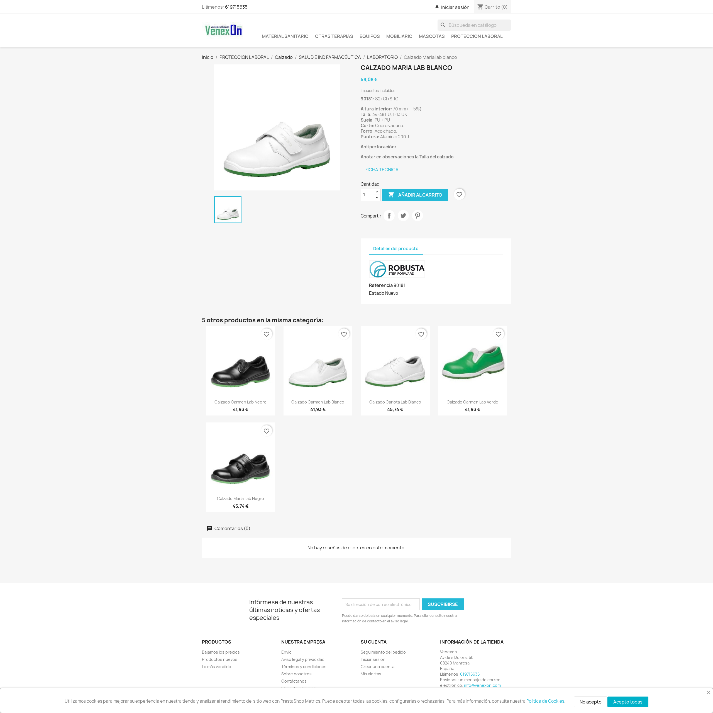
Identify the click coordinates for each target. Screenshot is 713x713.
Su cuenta (374, 642)
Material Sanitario (285, 36)
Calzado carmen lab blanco (317, 402)
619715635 (236, 7)
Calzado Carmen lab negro (240, 402)
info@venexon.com (482, 685)
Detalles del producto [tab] (396, 249)
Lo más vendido (216, 666)
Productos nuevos (219, 659)
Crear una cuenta (377, 666)
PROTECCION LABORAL (477, 36)
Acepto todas (628, 702)
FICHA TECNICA (382, 169)
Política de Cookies (545, 701)
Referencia (381, 285)
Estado (376, 293)
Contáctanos (294, 681)
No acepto (591, 702)
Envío (286, 652)
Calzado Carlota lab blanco (395, 402)
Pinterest (417, 215)
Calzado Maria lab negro (240, 498)
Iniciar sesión (373, 659)
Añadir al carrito (415, 194)
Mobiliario (399, 36)
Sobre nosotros (296, 673)
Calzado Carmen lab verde (472, 402)
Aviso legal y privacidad (302, 659)
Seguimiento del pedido (383, 652)
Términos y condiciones (303, 666)
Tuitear (403, 215)
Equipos (370, 36)
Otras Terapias (334, 36)
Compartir (389, 215)
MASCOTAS (432, 36)
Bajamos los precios (221, 652)
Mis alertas (371, 673)
